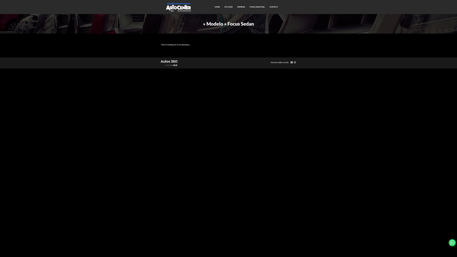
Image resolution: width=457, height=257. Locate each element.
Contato (273, 7)
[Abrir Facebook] (292, 62)
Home (217, 7)
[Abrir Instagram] (295, 62)
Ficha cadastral (257, 7)
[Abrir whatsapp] (452, 242)
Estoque (229, 7)
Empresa (241, 7)
